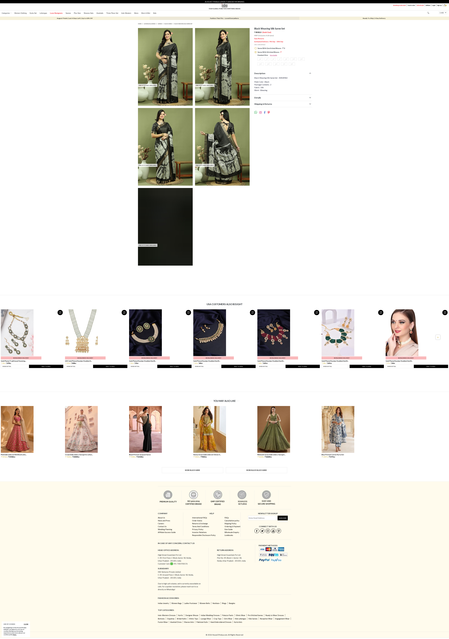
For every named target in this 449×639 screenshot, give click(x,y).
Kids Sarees (252, 619)
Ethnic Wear (240, 615)
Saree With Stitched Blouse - (269, 52)
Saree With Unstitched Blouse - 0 (271, 48)
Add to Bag (46, 366)
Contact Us (162, 526)
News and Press (164, 521)
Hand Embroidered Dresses (221, 622)
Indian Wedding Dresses (210, 615)
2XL (293, 59)
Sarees (68, 13)
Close (26, 624)
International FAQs (199, 518)
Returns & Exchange (200, 523)
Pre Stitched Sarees (255, 615)
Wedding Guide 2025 (399, 5)
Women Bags (176, 603)
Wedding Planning (165, 529)
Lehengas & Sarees (150, 23)
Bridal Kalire (182, 619)
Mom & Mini (145, 13)
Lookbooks (228, 535)
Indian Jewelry (163, 603)
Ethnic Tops (193, 619)
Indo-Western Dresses (167, 615)
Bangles (232, 603)
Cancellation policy (231, 521)
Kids (154, 13)
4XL (260, 64)
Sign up (439, 5)
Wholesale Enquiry (231, 532)
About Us (161, 518)
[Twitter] (262, 530)
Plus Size (77, 13)
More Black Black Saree (256, 470)
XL (286, 59)
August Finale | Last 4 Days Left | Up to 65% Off (75, 18)
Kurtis (180, 615)
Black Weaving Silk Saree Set (183, 23)
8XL (292, 64)
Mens (136, 13)
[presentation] (11, 337)
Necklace (215, 603)
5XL (268, 64)
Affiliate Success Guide (167, 532)
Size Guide (273, 55)
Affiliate (428, 5)
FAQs (226, 518)
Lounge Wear (206, 619)
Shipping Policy (230, 523)
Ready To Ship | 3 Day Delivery (374, 18)
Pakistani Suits (202, 622)
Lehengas (43, 13)
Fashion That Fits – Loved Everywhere (224, 18)
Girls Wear (228, 619)
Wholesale (420, 5)
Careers (161, 523)
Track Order (411, 5)
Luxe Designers (56, 13)
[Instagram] (267, 530)
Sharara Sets (88, 13)
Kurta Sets (238, 622)
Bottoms (161, 619)
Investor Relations (199, 532)
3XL (301, 59)
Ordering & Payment (232, 526)
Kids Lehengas (240, 619)
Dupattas (170, 619)
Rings (224, 603)
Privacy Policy (197, 529)
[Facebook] (256, 530)
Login (433, 5)
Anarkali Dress (176, 622)
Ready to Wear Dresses (274, 615)
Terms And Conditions (200, 526)
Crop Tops (217, 619)
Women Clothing (20, 13)
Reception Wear (266, 619)
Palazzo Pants (227, 615)
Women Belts (205, 603)
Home (140, 23)
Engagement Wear (282, 619)
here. (14, 634)
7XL (284, 64)
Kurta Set (33, 13)
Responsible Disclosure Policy (204, 535)
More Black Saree (192, 470)
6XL (276, 64)
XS (260, 59)
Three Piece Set (112, 13)
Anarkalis (99, 13)
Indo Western (126, 13)
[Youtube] (273, 530)
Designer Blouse (191, 615)
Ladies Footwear (190, 603)
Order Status (197, 521)
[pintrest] (278, 530)
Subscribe (283, 518)
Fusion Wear (163, 622)
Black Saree (168, 23)
